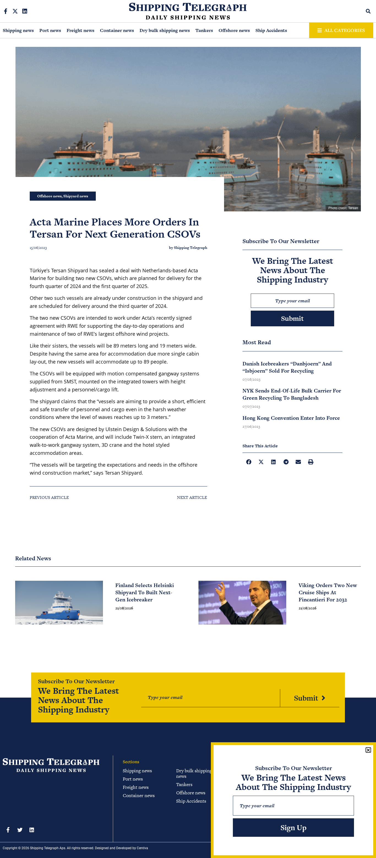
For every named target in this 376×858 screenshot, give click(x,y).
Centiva (142, 848)
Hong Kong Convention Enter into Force (291, 418)
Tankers (204, 30)
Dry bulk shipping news (165, 30)
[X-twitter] (15, 11)
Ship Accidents (271, 30)
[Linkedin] (25, 11)
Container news (117, 30)
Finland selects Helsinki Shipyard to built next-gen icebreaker (144, 592)
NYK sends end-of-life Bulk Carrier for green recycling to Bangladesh (292, 394)
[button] (368, 11)
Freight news (80, 30)
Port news (50, 30)
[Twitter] (20, 830)
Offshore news (234, 30)
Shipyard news (75, 196)
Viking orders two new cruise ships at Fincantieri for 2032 (328, 592)
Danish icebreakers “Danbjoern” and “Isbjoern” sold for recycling (287, 367)
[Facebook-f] (5, 11)
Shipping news (18, 30)
